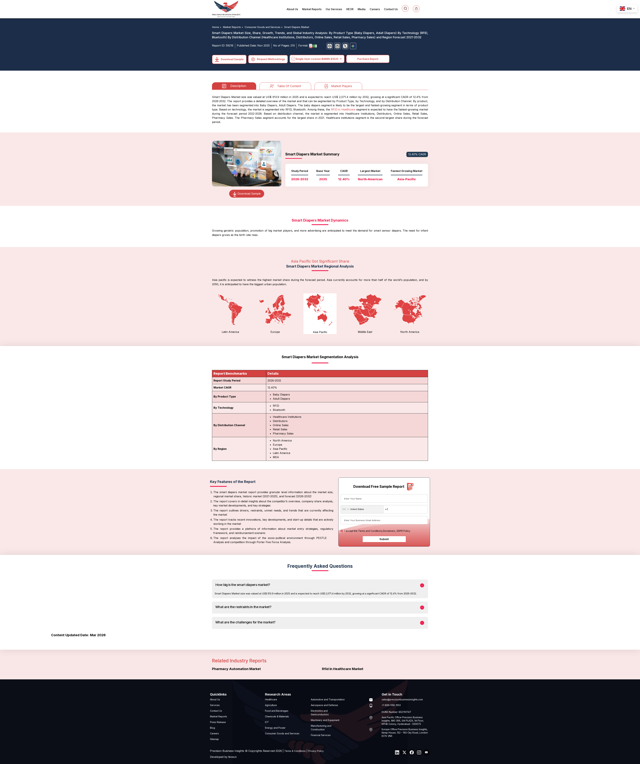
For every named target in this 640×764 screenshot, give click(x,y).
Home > (217, 27)
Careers (375, 9)
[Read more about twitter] (404, 752)
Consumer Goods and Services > (264, 27)
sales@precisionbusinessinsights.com (402, 699)
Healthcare (271, 699)
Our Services (334, 9)
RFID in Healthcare (343, 109)
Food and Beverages (276, 710)
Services (215, 705)
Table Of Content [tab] (289, 86)
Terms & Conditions (295, 751)
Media (362, 9)
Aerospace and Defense (324, 705)
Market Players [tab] (341, 86)
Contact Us (391, 9)
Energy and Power (275, 727)
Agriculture (271, 705)
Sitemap (214, 739)
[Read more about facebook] (411, 752)
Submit (384, 539)
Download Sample (232, 59)
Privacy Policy (316, 751)
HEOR (350, 9)
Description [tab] (238, 86)
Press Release (218, 722)
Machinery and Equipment (325, 720)
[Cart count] (416, 8)
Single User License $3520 (317, 58)
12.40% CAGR (417, 154)
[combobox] (362, 509)
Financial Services (321, 735)
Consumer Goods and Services (282, 733)
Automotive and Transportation (328, 699)
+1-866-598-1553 (391, 705)
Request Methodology (270, 59)
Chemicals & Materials (277, 716)
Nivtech (232, 757)
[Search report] (405, 8)
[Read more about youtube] (426, 752)
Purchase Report (367, 58)
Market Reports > (233, 27)
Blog (212, 727)
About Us (292, 9)
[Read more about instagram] (419, 752)
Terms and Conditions (370, 530)
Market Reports (312, 9)
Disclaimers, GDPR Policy (396, 530)
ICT (267, 722)
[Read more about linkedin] (397, 752)
